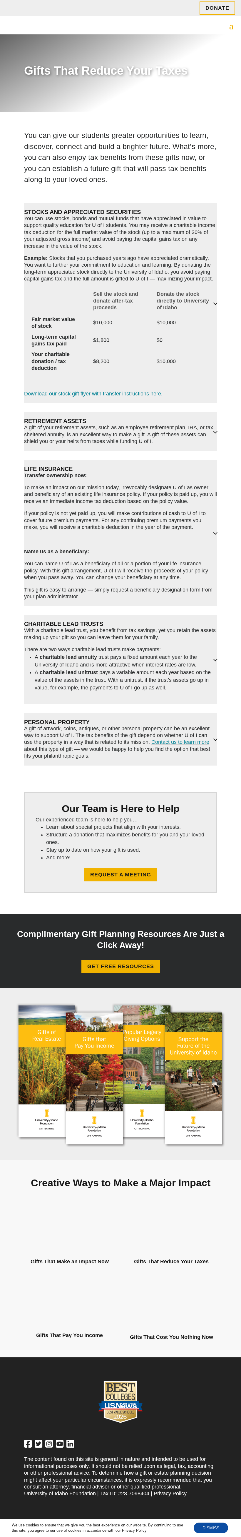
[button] (231, 25)
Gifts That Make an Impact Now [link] (70, 1261)
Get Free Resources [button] (120, 966)
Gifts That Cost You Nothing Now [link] (171, 1337)
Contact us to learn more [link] (180, 742)
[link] (69, 1204)
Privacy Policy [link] (170, 1493)
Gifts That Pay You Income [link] (69, 1335)
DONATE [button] (217, 8)
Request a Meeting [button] (120, 875)
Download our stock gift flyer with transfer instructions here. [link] (93, 394)
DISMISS (210, 1528)
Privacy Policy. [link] (135, 1530)
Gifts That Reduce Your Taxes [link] (171, 1261)
